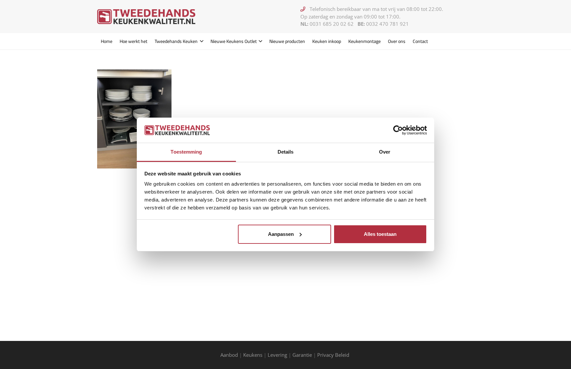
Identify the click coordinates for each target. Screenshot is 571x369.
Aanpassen (281, 234)
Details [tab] (286, 152)
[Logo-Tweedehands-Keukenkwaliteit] (146, 16)
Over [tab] (384, 152)
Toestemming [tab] (186, 152)
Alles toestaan (380, 234)
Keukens (252, 354)
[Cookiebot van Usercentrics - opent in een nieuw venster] (398, 130)
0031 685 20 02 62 (332, 23)
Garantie (302, 354)
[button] (200, 41)
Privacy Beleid (334, 354)
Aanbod (229, 354)
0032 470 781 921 (387, 23)
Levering (277, 354)
